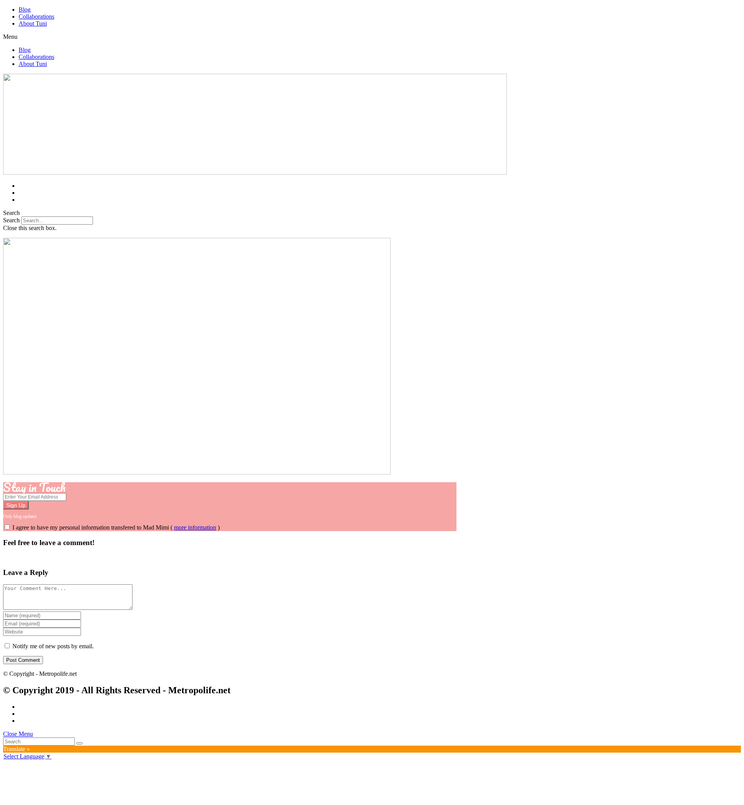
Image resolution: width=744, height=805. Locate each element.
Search (11, 220)
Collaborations (36, 16)
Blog (25, 9)
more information (195, 527)
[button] (372, 36)
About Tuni (33, 23)
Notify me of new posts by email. (53, 646)
